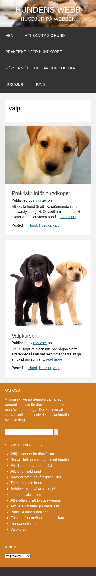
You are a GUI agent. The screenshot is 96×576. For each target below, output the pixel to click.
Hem (10, 36)
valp (56, 225)
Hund (39, 84)
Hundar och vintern (25, 524)
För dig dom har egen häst (31, 465)
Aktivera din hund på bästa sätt (34, 506)
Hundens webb (48, 10)
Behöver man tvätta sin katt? (32, 489)
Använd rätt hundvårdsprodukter (35, 477)
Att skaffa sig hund (45, 36)
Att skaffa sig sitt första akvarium (35, 500)
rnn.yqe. (40, 200)
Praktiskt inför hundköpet (34, 52)
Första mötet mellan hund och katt (42, 68)
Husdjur (14, 84)
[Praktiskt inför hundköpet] (48, 183)
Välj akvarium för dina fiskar (32, 454)
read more (68, 217)
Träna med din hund (26, 483)
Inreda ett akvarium (25, 494)
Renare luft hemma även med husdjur (40, 460)
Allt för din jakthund (25, 471)
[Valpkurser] (48, 325)
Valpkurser (24, 336)
